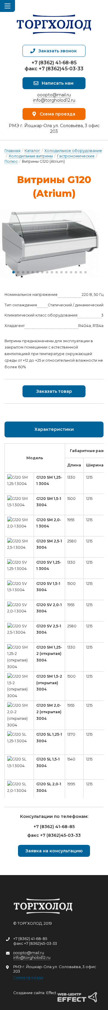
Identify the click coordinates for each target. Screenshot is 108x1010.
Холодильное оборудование (73, 150)
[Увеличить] (49, 243)
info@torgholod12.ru (54, 100)
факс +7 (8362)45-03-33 (54, 69)
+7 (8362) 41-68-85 (54, 63)
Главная (12, 150)
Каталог (32, 150)
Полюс (11, 161)
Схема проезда (28, 977)
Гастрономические (75, 156)
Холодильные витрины (31, 156)
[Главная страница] (54, 22)
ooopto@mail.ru (54, 95)
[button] (13, 272)
